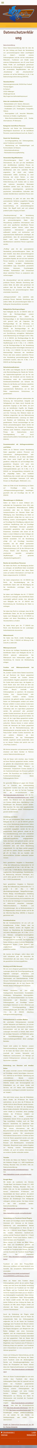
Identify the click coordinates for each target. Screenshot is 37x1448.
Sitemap (4, 1435)
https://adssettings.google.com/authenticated (17, 1174)
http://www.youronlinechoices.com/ (18, 797)
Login (34, 1432)
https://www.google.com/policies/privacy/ (15, 1169)
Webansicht (31, 1435)
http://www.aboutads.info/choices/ (13, 795)
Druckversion (8, 1432)
